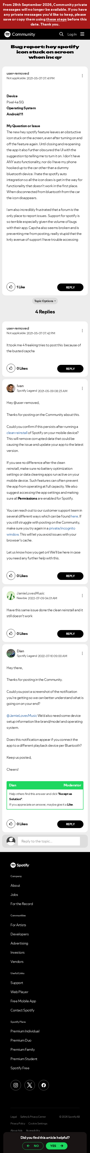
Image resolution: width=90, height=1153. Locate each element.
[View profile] (11, 388)
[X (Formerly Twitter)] (29, 1085)
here (74, 516)
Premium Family (22, 1049)
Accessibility (33, 1130)
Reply (70, 287)
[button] (82, 75)
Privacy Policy (17, 1123)
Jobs (14, 894)
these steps (56, 19)
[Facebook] (43, 1085)
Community (23, 34)
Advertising (19, 943)
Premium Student (23, 1058)
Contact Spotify (22, 1010)
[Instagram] (15, 1085)
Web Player (19, 991)
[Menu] (82, 34)
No (36, 1146)
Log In (72, 34)
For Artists (18, 924)
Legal (13, 1117)
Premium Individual (24, 1031)
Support (16, 982)
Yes (53, 1146)
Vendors (17, 961)
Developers (19, 934)
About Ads (16, 1130)
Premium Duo (20, 1040)
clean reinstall (17, 432)
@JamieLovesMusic (22, 715)
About (15, 885)
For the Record (21, 903)
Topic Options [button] (43, 301)
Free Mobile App (23, 1001)
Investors (17, 952)
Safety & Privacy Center (33, 1117)
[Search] (61, 34)
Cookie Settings (37, 1123)
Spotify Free (19, 1068)
